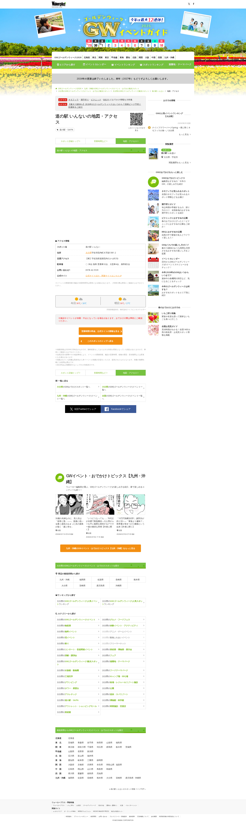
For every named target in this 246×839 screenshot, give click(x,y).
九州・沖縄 (169, 57)
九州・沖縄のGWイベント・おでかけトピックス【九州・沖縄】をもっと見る (100, 548)
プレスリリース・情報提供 (118, 816)
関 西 (58, 764)
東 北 (58, 742)
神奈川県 (82, 747)
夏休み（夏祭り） (112, 805)
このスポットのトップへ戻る (100, 341)
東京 (107, 57)
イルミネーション (131, 805)
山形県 (109, 742)
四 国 (58, 773)
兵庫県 (90, 764)
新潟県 (90, 751)
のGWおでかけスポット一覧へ (73, 386)
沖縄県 (119, 585)
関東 (101, 57)
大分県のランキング (77, 602)
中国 (153, 57)
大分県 (89, 252)
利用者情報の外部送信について (169, 816)
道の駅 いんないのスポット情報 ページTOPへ (128, 789)
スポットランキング (152, 64)
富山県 (81, 755)
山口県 (90, 769)
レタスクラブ (57, 811)
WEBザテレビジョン (84, 811)
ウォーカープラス (58, 805)
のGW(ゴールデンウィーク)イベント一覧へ (122, 388)
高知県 (100, 773)
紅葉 (121, 805)
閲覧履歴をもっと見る (179, 163)
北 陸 (58, 755)
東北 (94, 57)
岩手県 (90, 742)
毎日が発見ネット (117, 811)
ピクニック (96, 99)
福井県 (90, 755)
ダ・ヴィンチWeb (69, 811)
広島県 (71, 769)
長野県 (81, 751)
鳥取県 (100, 769)
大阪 (147, 57)
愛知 (128, 57)
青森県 (81, 742)
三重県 (90, 760)
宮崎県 (82, 585)
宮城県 (71, 742)
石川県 (71, 755)
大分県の (76, 619)
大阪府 (71, 764)
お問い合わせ (103, 816)
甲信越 (114, 57)
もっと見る (184, 134)
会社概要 (154, 816)
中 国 (58, 769)
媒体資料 (132, 816)
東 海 (58, 760)
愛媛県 (81, 773)
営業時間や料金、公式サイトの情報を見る (100, 331)
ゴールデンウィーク (89, 805)
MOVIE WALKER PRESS (101, 811)
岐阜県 (81, 760)
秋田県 (100, 742)
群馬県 (109, 747)
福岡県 (82, 579)
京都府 (81, 764)
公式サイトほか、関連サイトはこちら (102, 275)
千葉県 (90, 747)
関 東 (58, 747)
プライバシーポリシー (81, 816)
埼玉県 (100, 747)
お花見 (78, 805)
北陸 (134, 57)
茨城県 (128, 747)
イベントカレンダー (95, 64)
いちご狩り (70, 805)
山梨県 (71, 751)
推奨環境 (93, 816)
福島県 (119, 742)
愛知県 (71, 760)
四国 (160, 57)
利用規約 (68, 816)
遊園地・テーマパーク (180, 64)
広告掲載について (143, 816)
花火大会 (101, 805)
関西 (141, 57)
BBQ (105, 99)
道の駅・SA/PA (66, 129)
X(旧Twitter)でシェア (85, 409)
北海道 (87, 57)
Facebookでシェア (121, 409)
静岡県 (100, 760)
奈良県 (100, 764)
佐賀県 (100, 579)
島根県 (109, 769)
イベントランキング (124, 64)
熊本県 (137, 579)
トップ (70, 141)
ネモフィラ (73, 99)
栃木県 (119, 747)
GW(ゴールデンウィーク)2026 (67, 57)
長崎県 (119, 579)
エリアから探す (67, 64)
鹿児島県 (100, 585)
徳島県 (90, 773)
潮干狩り (85, 99)
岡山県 (81, 769)
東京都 (71, 747)
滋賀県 (119, 764)
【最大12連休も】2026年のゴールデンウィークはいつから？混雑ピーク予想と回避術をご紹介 (104, 105)
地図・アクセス (130, 141)
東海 (122, 57)
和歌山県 (110, 764)
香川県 (71, 773)
